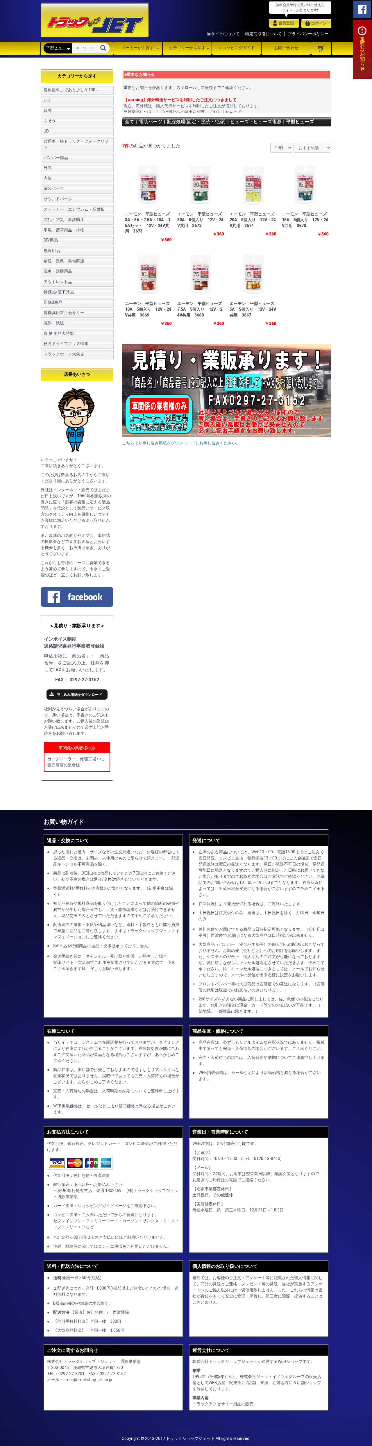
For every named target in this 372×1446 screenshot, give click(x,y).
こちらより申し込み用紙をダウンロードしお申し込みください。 (181, 443)
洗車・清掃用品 (58, 271)
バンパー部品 (56, 157)
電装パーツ (54, 188)
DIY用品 (51, 240)
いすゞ (50, 100)
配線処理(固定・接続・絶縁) (196, 121)
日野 (48, 110)
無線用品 (52, 250)
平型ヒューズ (300, 121)
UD (46, 131)
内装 (48, 178)
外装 (48, 167)
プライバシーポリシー (308, 33)
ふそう (50, 120)
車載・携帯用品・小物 (64, 230)
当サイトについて (223, 33)
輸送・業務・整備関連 (64, 261)
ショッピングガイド (236, 47)
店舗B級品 (53, 302)
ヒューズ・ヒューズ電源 (255, 121)
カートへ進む (208, 728)
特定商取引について (263, 33)
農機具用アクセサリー (64, 312)
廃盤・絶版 (54, 323)
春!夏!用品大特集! (59, 333)
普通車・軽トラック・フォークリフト (76, 144)
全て (129, 121)
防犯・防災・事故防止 (64, 219)
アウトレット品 (58, 281)
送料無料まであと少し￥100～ (71, 89)
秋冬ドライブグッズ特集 (66, 343)
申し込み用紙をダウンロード (79, 695)
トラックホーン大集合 (64, 354)
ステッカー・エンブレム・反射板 (74, 209)
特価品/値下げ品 (59, 291)
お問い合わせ (286, 47)
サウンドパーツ (58, 198)
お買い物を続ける (168, 728)
